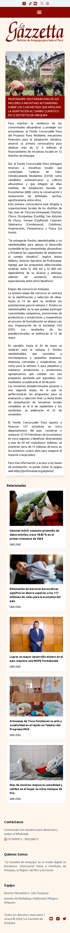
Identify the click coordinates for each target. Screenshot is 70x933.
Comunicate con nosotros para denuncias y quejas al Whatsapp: (31, 831)
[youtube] (51, 919)
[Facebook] (58, 919)
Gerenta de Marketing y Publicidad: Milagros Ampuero (31, 900)
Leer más (15, 544)
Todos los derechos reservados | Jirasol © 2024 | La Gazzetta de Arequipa (24, 918)
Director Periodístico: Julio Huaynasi (26, 893)
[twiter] (64, 919)
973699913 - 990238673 (23, 839)
